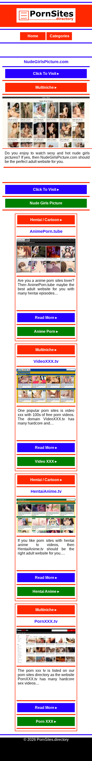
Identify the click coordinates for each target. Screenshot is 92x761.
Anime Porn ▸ (46, 331)
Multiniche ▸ (46, 87)
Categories (59, 36)
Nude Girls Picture (46, 203)
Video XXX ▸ (46, 461)
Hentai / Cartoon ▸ (46, 220)
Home (33, 36)
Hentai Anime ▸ (46, 591)
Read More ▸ (46, 318)
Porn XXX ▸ (46, 721)
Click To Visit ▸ (46, 74)
